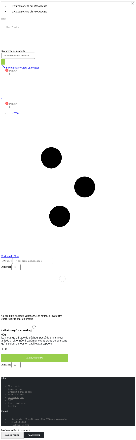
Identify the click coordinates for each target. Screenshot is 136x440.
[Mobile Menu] (3, 80)
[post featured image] (25, 312)
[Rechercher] (3, 62)
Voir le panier (12, 435)
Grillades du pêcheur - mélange (17, 330)
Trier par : (6, 260)
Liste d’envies (12, 27)
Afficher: (6, 266)
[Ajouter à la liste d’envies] (34, 327)
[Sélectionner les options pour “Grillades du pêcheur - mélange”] (62, 279)
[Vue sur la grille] (2, 271)
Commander (34, 435)
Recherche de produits (13, 51)
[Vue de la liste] (6, 271)
